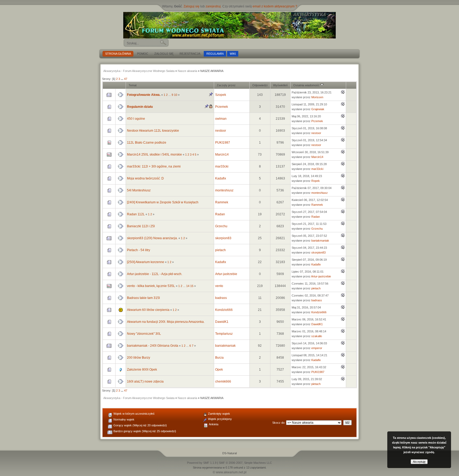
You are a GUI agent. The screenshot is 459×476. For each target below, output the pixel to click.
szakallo (316, 336)
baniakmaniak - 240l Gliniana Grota (152, 346)
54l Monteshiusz (139, 190)
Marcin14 (222, 154)
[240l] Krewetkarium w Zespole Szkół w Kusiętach (162, 202)
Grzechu (221, 226)
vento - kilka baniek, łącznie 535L (151, 286)
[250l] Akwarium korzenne (145, 262)
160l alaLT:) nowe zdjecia (145, 381)
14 (187, 286)
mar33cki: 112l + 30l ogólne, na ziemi (154, 166)
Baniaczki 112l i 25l (141, 226)
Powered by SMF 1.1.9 (201, 462)
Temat (133, 85)
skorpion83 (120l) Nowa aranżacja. (152, 238)
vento (219, 286)
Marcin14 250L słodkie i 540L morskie (154, 154)
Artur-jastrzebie (226, 274)
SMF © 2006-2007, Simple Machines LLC (245, 462)
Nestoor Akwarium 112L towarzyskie (153, 130)
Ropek (315, 180)
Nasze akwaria (187, 70)
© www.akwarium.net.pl (229, 472)
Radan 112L (136, 214)
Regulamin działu (140, 107)
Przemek (221, 107)
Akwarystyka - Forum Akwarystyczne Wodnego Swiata (139, 70)
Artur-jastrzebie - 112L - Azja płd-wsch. (154, 274)
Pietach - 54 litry (138, 250)
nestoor (220, 130)
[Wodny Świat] (229, 25)
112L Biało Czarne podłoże (146, 142)
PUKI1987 (222, 142)
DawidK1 (221, 322)
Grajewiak (317, 109)
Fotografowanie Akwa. (143, 95)
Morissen (317, 97)
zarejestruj (213, 6)
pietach (220, 250)
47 (125, 78)
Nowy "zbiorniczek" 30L (144, 334)
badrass (221, 298)
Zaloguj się (191, 6)
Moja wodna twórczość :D (145, 178)
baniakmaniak (320, 240)
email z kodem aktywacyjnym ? (275, 6)
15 (191, 286)
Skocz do (278, 422)
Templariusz (224, 334)
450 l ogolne (136, 119)
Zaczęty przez (226, 85)
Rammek (221, 202)
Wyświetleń (280, 85)
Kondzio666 (224, 310)
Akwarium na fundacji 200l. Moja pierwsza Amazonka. (166, 322)
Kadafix (220, 178)
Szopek (220, 95)
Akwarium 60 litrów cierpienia (148, 310)
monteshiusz (224, 190)
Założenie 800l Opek (142, 369)
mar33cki (221, 166)
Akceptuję (419, 461)
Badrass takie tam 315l (143, 298)
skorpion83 (223, 238)
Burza (219, 357)
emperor (316, 348)
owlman (221, 119)
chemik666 (223, 381)
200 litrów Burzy (138, 357)
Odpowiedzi (259, 85)
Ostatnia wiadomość (306, 85)
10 (175, 94)
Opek (219, 369)
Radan (220, 214)
